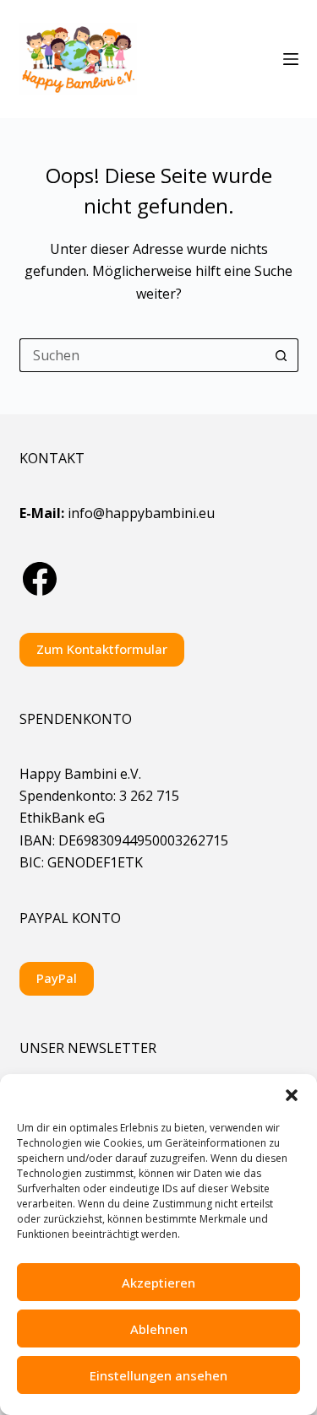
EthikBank (52, 817)
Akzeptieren (158, 1282)
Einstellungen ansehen (158, 1375)
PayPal (56, 977)
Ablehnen (159, 1328)
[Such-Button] (281, 355)
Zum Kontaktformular (101, 648)
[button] (291, 1095)
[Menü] (290, 59)
